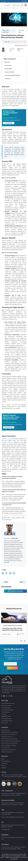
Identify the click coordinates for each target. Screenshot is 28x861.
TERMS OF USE (8, 857)
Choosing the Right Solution (12, 75)
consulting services (7, 442)
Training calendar (5, 712)
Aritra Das (14, 538)
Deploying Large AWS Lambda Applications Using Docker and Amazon (12, 630)
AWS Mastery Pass (6, 716)
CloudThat (4, 438)
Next (24, 641)
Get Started (8, 123)
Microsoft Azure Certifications (9, 734)
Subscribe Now (12, 668)
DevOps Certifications (7, 736)
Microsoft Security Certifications (9, 743)
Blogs (2, 759)
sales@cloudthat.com (8, 780)
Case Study (4, 763)
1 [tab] (14, 600)
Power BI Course (5, 747)
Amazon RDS (8, 69)
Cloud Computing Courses (8, 703)
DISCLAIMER (16, 857)
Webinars (3, 767)
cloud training (20, 440)
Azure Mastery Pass (6, 718)
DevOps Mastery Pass (6, 720)
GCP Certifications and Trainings (9, 738)
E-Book (3, 765)
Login (25, 1)
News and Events (5, 761)
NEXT (22, 582)
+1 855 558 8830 (9, 817)
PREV (6, 582)
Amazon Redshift (9, 72)
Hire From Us (4, 723)
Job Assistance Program (7, 710)
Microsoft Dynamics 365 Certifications (11, 741)
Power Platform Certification (8, 749)
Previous (21, 641)
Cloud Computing (6, 519)
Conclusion (8, 78)
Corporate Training (6, 705)
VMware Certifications (7, 752)
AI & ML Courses (5, 730)
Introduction (8, 65)
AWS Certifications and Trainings (9, 732)
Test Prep (3, 714)
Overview (7, 62)
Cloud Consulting (5, 707)
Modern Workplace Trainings (8, 745)
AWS (23, 518)
